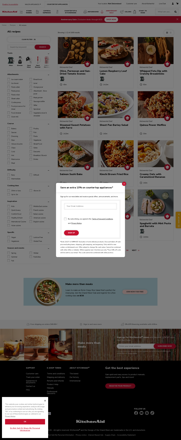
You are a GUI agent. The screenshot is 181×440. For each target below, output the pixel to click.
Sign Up (71, 233)
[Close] (45, 400)
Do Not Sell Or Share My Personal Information (25, 429)
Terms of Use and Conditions (102, 219)
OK (25, 422)
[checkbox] (65, 219)
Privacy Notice (76, 223)
